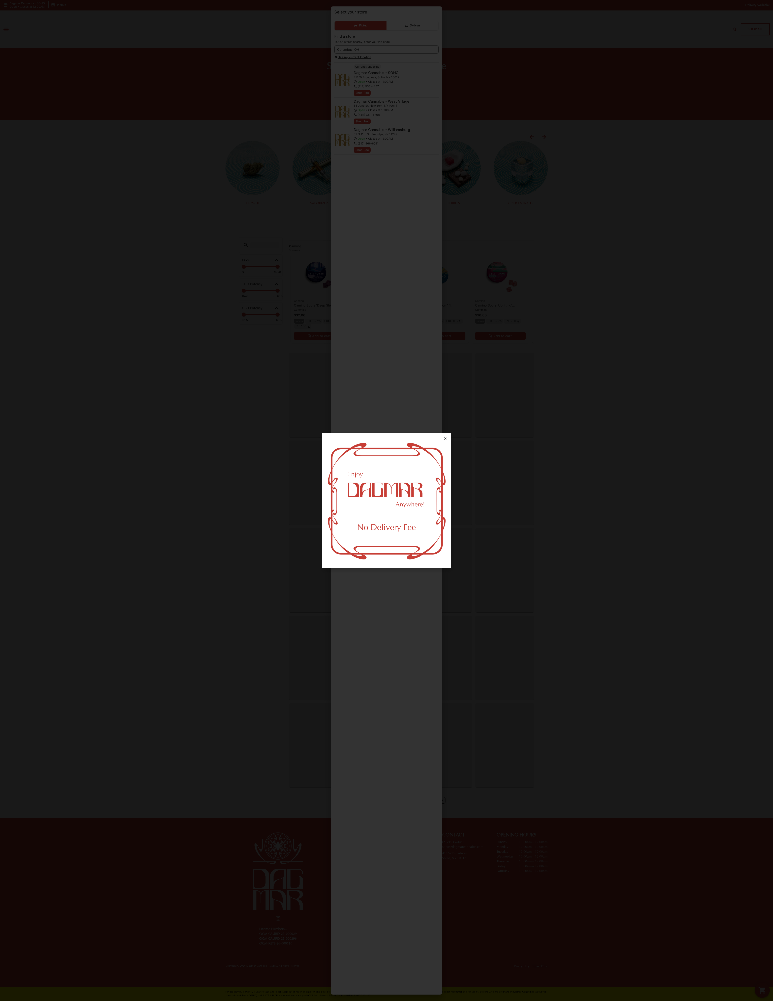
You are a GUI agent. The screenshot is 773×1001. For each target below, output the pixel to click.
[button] (445, 438)
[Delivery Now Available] (386, 500)
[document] (386, 500)
